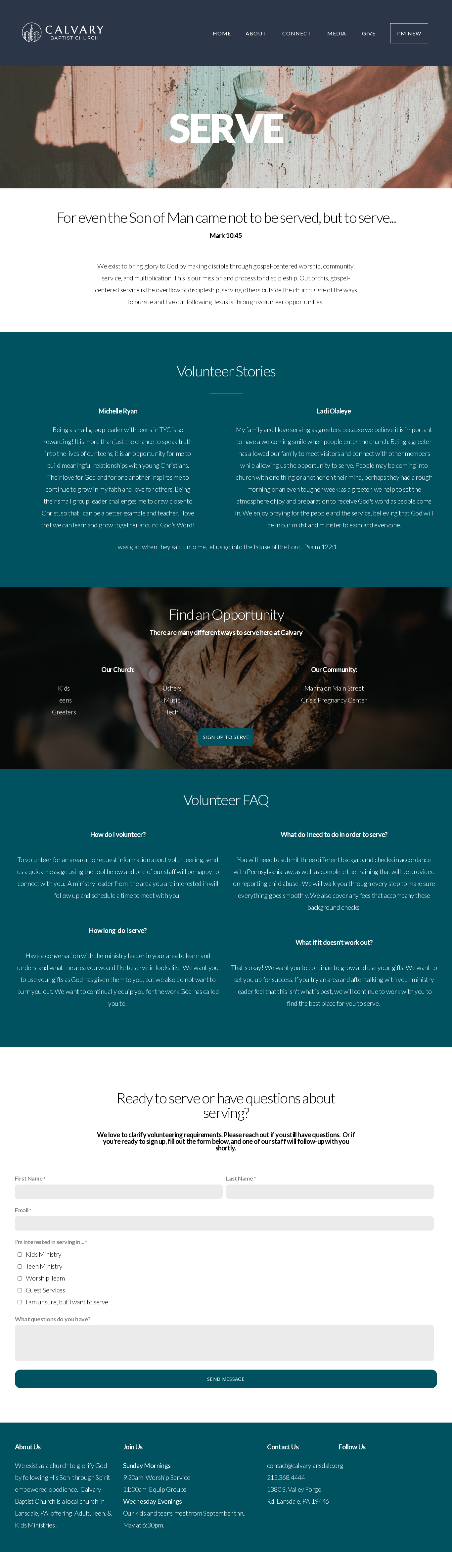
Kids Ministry (44, 1254)
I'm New (409, 33)
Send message (226, 1379)
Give (369, 33)
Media (337, 33)
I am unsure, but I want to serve (67, 1302)
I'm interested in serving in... (49, 1241)
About (257, 33)
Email (21, 1210)
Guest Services (45, 1290)
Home (222, 33)
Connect (297, 33)
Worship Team (45, 1278)
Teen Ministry (44, 1266)
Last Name (239, 1178)
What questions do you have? (52, 1319)
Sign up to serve (226, 737)
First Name (28, 1178)
